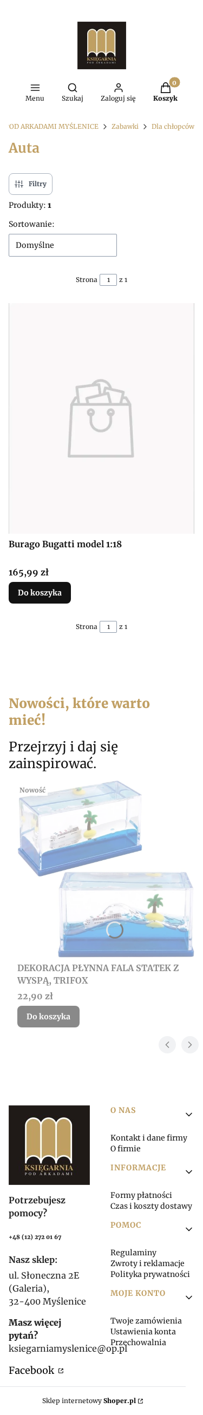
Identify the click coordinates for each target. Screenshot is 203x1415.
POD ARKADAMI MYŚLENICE (52, 126)
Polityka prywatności (150, 1274)
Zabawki (125, 126)
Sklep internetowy (89, 1401)
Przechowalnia (138, 1342)
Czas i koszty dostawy (151, 1206)
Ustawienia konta (143, 1332)
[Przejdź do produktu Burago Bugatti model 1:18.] (101, 418)
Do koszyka (40, 593)
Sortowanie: (32, 224)
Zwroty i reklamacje (147, 1263)
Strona (86, 280)
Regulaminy (133, 1252)
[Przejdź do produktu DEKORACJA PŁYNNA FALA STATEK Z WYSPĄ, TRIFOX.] (105, 869)
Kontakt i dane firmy (148, 1138)
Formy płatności (141, 1195)
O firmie (125, 1149)
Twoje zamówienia (146, 1321)
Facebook (32, 1370)
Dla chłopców (173, 126)
